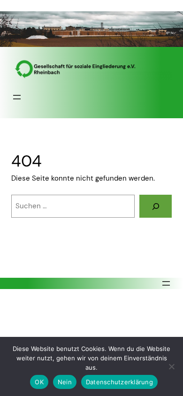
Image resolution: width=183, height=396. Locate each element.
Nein (65, 382)
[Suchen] (155, 206)
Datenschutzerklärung (119, 382)
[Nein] (171, 366)
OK (39, 382)
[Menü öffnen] (17, 97)
